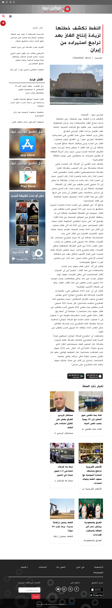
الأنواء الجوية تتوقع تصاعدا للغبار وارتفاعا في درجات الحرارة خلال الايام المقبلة (27, 102)
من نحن (80, 567)
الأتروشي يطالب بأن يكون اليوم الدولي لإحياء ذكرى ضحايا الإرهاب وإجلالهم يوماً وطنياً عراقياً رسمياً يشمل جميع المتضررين (27, 58)
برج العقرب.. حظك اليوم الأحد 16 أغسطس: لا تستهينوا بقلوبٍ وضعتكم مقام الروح (29, 89)
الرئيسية (98, 567)
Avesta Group (71, 604)
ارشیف (24, 567)
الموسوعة (98, 572)
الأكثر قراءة (36, 79)
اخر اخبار (38, 28)
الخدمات (43, 567)
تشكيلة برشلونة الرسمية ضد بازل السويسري (28, 114)
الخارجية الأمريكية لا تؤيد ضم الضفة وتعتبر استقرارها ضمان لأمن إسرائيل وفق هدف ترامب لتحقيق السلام (27, 37)
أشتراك (36, 596)
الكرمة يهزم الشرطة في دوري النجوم (27, 47)
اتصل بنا (60, 567)
